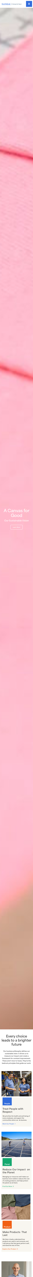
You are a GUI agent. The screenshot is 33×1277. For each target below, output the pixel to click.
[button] (29, 4)
